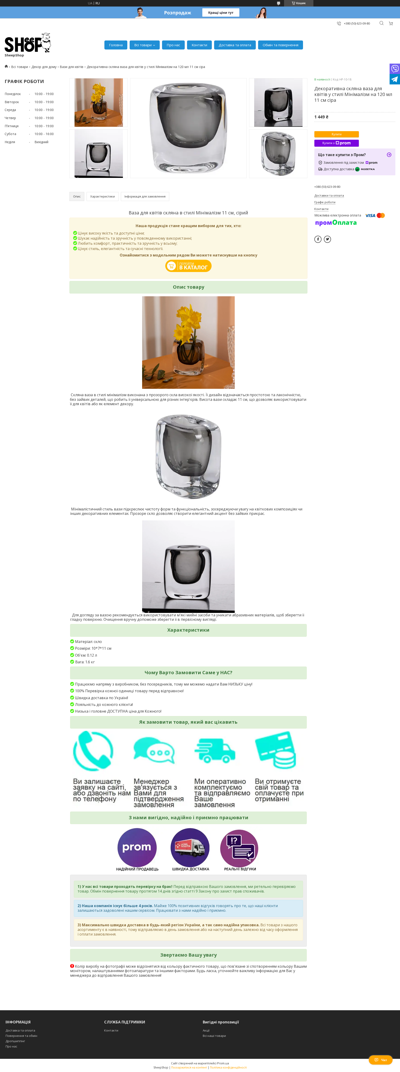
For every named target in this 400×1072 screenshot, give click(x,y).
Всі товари (143, 45)
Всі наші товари (214, 1036)
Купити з (328, 143)
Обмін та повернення (280, 45)
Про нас (173, 45)
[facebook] (318, 239)
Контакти (199, 45)
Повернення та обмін (21, 1036)
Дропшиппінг (15, 1041)
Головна (116, 45)
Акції (206, 1030)
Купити (336, 134)
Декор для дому (43, 67)
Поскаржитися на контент (189, 1067)
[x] (327, 239)
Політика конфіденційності (228, 1067)
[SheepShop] (28, 43)
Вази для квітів (71, 67)
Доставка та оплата (235, 45)
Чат (384, 1060)
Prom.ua (223, 1063)
